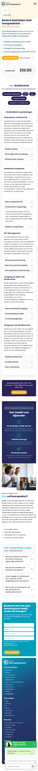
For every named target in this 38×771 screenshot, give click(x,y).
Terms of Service (9, 645)
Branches (7, 720)
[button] (35, 3)
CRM (6, 701)
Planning (8, 703)
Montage (8, 713)
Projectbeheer (10, 677)
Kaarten (7, 691)
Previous (3, 71)
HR (6, 706)
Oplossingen (9, 698)
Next (34, 71)
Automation (9, 686)
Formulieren (9, 684)
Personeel (8, 670)
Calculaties (9, 710)
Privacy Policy (8, 643)
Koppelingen (9, 689)
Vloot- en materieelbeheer (14, 682)
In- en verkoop (10, 675)
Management (9, 715)
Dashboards (9, 694)
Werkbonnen (9, 679)
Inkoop (7, 708)
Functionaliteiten (10, 667)
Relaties (7, 672)
